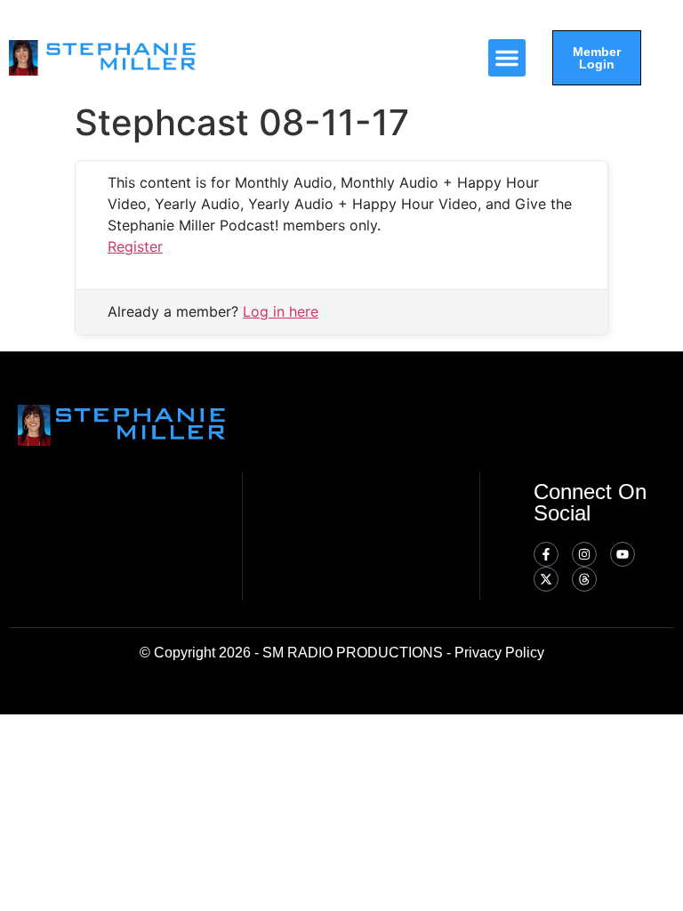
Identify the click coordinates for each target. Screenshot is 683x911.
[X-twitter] (546, 579)
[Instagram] (584, 554)
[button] (507, 58)
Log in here (280, 311)
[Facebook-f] (546, 554)
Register (135, 246)
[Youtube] (622, 554)
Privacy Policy (499, 652)
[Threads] (584, 579)
